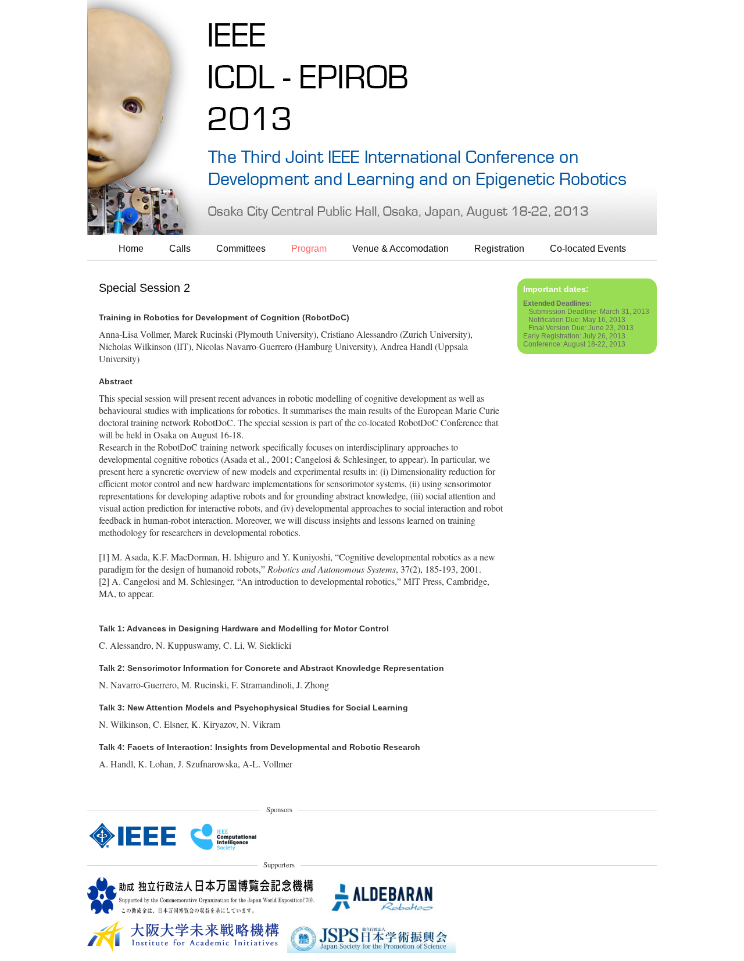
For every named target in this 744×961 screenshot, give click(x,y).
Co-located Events (588, 248)
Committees (241, 248)
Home (131, 248)
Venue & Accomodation (400, 248)
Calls (180, 248)
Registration (499, 248)
